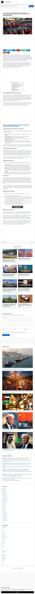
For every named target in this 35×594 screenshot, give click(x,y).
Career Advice (4, 536)
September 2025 (4, 500)
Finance (3, 542)
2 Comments (20, 260)
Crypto (3, 540)
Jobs (3, 549)
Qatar (3, 554)
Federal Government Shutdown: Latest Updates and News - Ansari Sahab (13, 469)
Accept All (17, 592)
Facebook (5, 50)
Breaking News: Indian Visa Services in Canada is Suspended (24, 258)
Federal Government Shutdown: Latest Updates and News (24, 274)
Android (3, 530)
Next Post (32, 242)
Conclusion (13, 88)
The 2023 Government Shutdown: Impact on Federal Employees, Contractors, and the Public (9, 275)
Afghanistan (4, 527)
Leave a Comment (5, 262)
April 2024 (3, 509)
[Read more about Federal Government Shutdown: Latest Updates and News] (25, 268)
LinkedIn (14, 50)
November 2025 (4, 497)
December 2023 (4, 515)
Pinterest (18, 50)
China (3, 537)
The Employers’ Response (16, 86)
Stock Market (4, 558)
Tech (10, 307)
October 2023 (4, 518)
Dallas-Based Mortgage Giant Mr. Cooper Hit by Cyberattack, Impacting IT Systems (16, 125)
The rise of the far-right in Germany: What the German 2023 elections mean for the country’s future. (24, 305)
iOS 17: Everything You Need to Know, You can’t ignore (13, 475)
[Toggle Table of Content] (22, 83)
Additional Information (15, 89)
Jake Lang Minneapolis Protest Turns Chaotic (9, 463)
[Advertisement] (17, 42)
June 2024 (4, 506)
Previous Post (3, 242)
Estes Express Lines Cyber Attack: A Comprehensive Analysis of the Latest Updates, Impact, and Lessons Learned (9, 305)
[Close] (34, 587)
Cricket (3, 539)
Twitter (10, 50)
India (3, 545)
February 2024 (4, 512)
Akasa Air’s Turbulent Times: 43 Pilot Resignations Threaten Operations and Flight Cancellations (10, 260)
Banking (3, 534)
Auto (3, 531)
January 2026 (4, 494)
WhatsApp (23, 50)
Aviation (3, 533)
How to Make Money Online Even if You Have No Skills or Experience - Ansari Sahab (15, 478)
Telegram (28, 50)
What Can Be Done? (15, 90)
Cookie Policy (23, 590)
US (2, 563)
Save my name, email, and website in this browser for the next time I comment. (16, 332)
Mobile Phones (4, 551)
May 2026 (3, 488)
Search (18, 4)
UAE (3, 561)
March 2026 (4, 491)
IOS (2, 546)
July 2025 (3, 503)
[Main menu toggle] (33, 2)
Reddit (5, 52)
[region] (17, 590)
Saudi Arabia (4, 555)
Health (9, 292)
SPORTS (27, 291)
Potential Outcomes (15, 87)
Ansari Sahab (7, 2)
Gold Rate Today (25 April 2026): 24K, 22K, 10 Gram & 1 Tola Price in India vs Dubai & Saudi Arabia (17, 411)
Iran (2, 548)
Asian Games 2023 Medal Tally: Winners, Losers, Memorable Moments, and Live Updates (24, 289)
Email (8, 52)
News (9, 262)
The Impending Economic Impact (16, 84)
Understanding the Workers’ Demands (17, 85)
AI (2, 528)
